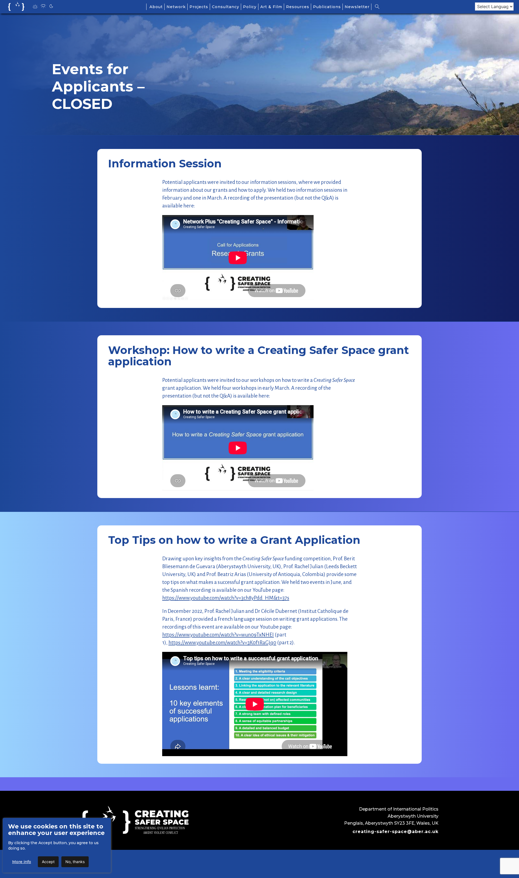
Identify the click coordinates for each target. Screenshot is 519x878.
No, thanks (75, 861)
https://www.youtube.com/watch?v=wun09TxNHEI (218, 635)
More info (21, 861)
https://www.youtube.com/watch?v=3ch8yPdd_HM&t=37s (225, 598)
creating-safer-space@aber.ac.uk (395, 831)
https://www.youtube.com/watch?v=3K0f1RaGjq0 (222, 642)
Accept (48, 861)
